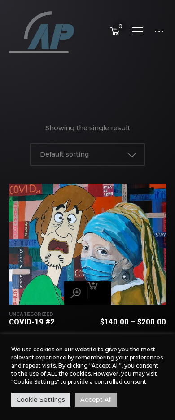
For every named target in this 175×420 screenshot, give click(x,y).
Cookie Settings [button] (41, 399)
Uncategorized (31, 314)
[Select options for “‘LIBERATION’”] (99, 293)
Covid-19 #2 (32, 321)
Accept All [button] (96, 399)
